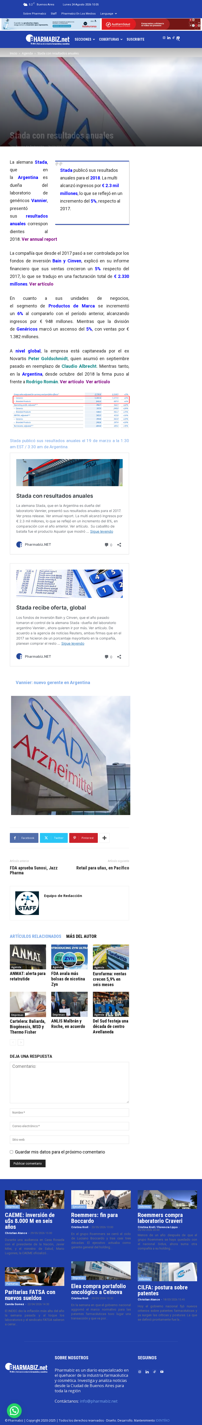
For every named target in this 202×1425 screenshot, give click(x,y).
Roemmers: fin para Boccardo (94, 1218)
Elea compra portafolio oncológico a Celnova (98, 1289)
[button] (14, 1410)
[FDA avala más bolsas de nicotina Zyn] (69, 957)
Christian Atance (16, 1233)
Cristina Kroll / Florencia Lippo (158, 1227)
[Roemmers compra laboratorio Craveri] (167, 1199)
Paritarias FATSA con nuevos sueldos (30, 1295)
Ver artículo (41, 284)
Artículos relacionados (35, 936)
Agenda (27, 53)
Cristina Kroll (79, 1227)
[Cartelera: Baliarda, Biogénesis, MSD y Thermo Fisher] (28, 1004)
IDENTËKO (163, 1420)
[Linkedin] (169, 37)
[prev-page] (13, 1042)
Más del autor (81, 936)
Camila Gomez (14, 1304)
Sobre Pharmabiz (34, 13)
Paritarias (12, 1283)
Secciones (83, 39)
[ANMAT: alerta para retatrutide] (28, 957)
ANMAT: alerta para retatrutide (28, 976)
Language (106, 13)
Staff (54, 13)
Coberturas (109, 39)
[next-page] (21, 1042)
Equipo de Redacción (63, 895)
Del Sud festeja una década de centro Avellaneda (110, 1026)
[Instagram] (164, 37)
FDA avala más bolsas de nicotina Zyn (68, 979)
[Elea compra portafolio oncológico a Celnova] (101, 1270)
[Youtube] (178, 37)
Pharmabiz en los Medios (78, 13)
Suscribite (135, 39)
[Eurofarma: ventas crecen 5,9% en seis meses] (111, 957)
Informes (144, 1206)
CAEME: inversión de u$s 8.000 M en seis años (30, 1221)
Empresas (17, 1015)
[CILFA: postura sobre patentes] (167, 1272)
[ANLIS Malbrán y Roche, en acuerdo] (69, 1004)
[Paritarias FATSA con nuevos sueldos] (34, 1276)
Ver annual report (39, 239)
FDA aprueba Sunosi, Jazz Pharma (34, 870)
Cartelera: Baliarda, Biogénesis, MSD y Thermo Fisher (28, 1027)
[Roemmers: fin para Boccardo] (101, 1199)
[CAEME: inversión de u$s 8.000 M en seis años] (34, 1199)
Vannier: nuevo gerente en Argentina (53, 682)
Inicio (13, 53)
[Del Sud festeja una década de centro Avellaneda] (111, 1004)
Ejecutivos (79, 1206)
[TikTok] (173, 37)
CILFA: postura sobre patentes (163, 1290)
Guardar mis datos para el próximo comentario (60, 1151)
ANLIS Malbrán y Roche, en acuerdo (68, 1023)
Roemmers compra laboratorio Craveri (160, 1218)
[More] (104, 838)
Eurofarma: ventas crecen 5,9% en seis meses (109, 979)
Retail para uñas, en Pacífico (102, 867)
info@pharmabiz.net (99, 1401)
